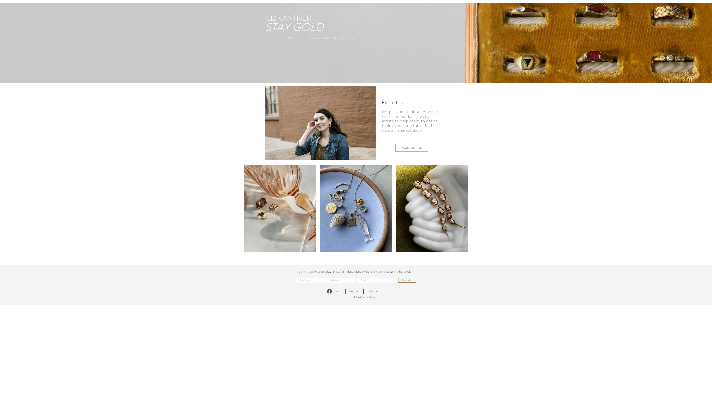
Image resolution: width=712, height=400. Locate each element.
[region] (280, 208)
